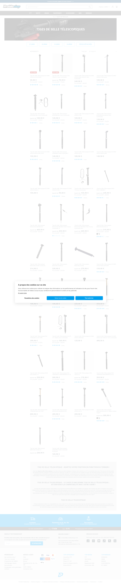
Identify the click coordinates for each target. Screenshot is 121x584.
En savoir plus (22, 293)
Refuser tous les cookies (60, 298)
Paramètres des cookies (31, 298)
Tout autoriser (89, 298)
